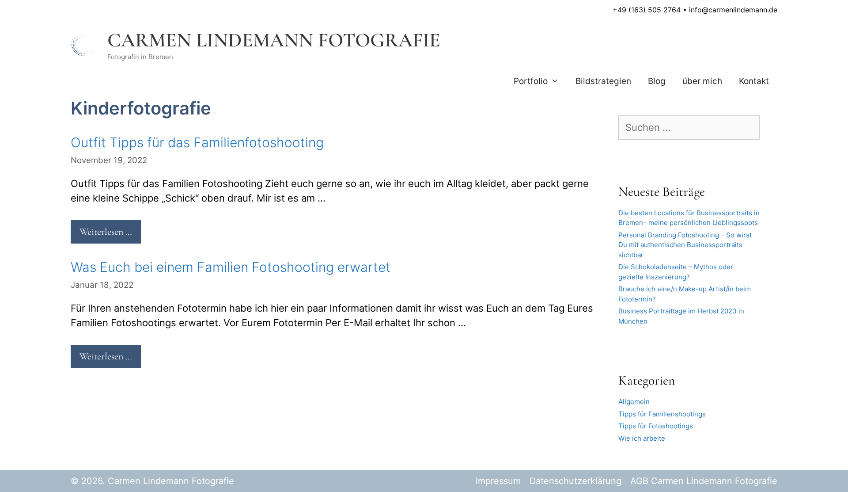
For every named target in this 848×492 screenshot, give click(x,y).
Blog (657, 81)
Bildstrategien (603, 81)
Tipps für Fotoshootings (655, 426)
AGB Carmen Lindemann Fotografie (703, 481)
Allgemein (634, 401)
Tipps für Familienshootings (662, 414)
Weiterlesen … (106, 231)
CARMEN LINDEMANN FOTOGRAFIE (273, 40)
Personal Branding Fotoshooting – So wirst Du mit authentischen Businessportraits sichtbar (685, 245)
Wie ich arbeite (641, 438)
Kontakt (754, 81)
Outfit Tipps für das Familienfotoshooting (197, 142)
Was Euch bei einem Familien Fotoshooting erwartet (230, 267)
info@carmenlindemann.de (733, 9)
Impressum (498, 481)
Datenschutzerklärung (575, 481)
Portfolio (531, 81)
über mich (702, 81)
